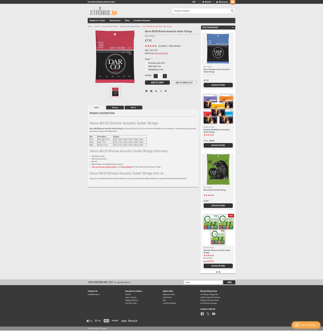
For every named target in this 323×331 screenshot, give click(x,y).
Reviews (115, 107)
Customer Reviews (142, 20)
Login (127, 297)
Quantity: (148, 75)
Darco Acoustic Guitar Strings (130, 26)
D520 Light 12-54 (154, 66)
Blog (127, 20)
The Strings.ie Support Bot (209, 294)
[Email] (151, 91)
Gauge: (148, 59)
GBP (193, 2)
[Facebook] (146, 91)
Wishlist (208, 2)
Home (90, 26)
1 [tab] (217, 272)
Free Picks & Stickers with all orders (101, 2)
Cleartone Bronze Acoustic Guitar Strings (217, 251)
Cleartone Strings (209, 247)
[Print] (156, 91)
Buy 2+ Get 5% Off (161, 53)
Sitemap (104, 328)
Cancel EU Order (131, 303)
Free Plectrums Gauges (208, 303)
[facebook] (202, 313)
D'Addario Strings (209, 127)
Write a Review (175, 46)
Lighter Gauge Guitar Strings (210, 297)
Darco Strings (208, 67)
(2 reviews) (162, 46)
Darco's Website (126, 167)
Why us (133, 107)
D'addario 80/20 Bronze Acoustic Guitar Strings (217, 131)
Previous (231, 28)
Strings (97, 26)
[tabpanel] (218, 60)
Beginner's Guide (97, 20)
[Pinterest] (166, 91)
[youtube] (213, 313)
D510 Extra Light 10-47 (156, 63)
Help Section (115, 20)
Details (96, 107)
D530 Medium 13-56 (155, 70)
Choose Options (218, 85)
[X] (161, 91)
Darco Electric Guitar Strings (215, 190)
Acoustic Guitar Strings (109, 26)
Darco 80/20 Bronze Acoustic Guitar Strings (157, 26)
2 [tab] (219, 272)
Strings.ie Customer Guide (209, 300)
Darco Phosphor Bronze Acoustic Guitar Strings (217, 70)
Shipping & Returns (131, 300)
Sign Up (133, 297)
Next (233, 28)
